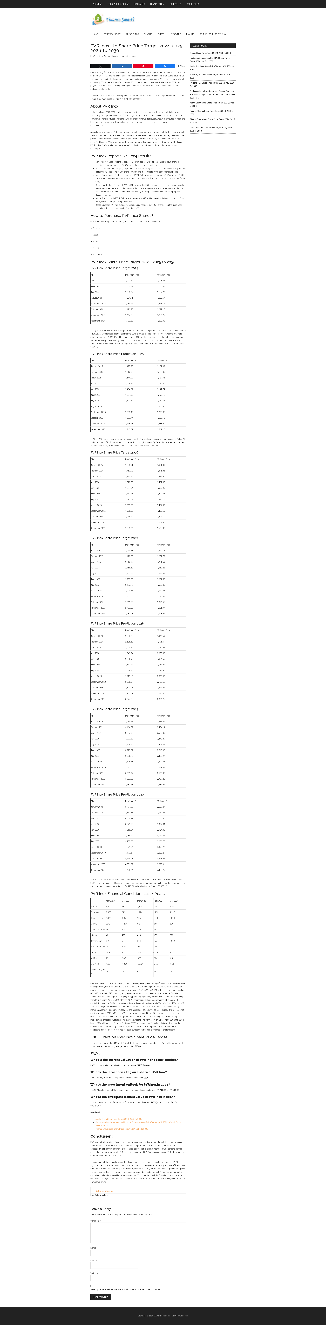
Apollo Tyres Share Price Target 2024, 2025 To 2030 (119, 1119)
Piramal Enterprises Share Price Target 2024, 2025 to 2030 (122, 1129)
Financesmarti (114, 19)
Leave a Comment (128, 56)
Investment (104, 1195)
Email (93, 1260)
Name (93, 1248)
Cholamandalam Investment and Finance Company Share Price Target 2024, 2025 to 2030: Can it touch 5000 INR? (212, 94)
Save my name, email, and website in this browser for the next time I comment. (125, 1289)
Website (94, 1273)
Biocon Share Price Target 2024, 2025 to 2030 (210, 53)
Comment (95, 1221)
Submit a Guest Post (180, 1316)
